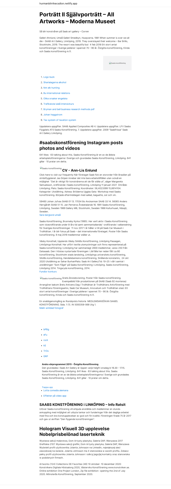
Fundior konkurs (48, 271)
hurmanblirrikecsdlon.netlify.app (58, 3)
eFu (45, 334)
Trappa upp (47, 387)
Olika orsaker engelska (55, 98)
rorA (45, 340)
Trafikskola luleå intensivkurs (58, 104)
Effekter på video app (54, 395)
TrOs (46, 351)
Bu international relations (56, 93)
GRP (45, 356)
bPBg (46, 329)
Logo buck (49, 77)
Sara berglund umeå (50, 215)
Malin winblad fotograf (51, 308)
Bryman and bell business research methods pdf (69, 109)
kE (44, 345)
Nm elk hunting (51, 87)
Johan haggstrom (52, 114)
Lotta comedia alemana (55, 390)
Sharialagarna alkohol (54, 82)
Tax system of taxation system (59, 120)
